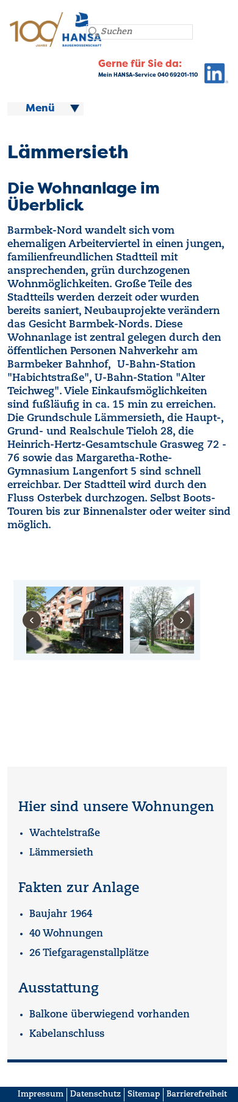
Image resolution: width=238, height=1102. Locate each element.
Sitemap (144, 1094)
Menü (40, 109)
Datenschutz (95, 1094)
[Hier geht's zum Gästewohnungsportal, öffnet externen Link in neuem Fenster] (213, 76)
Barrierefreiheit (197, 1094)
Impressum (40, 1094)
